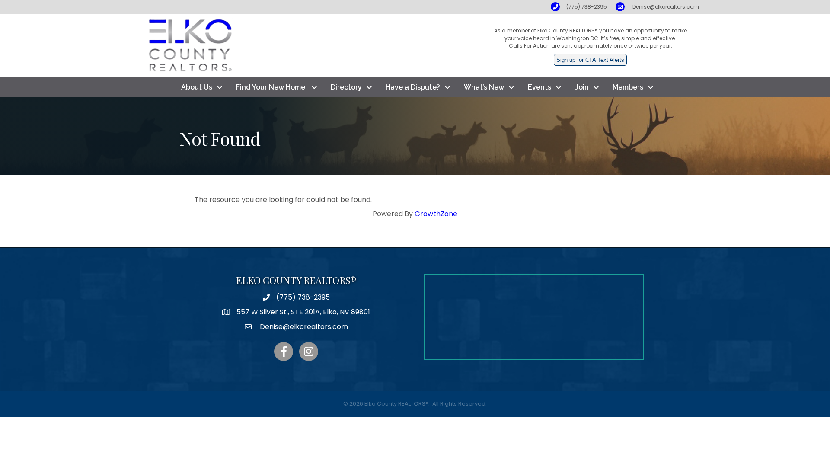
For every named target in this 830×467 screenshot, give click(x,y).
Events (539, 87)
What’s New (484, 87)
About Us (196, 87)
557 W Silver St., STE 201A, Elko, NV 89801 (303, 312)
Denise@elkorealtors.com (665, 6)
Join (582, 87)
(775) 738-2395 (586, 6)
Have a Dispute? (413, 87)
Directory (346, 87)
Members (628, 87)
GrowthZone (436, 214)
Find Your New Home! (271, 87)
